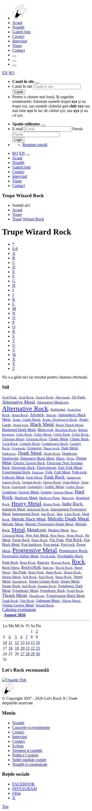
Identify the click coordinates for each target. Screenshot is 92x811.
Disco (60, 458)
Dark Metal (69, 448)
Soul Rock (46, 577)
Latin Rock (72, 514)
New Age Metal (37, 535)
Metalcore (36, 529)
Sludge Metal (11, 577)
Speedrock (19, 581)
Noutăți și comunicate (29, 764)
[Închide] (37, 83)
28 (28, 654)
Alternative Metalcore (52, 402)
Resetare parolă (34, 144)
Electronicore (46, 468)
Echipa (18, 746)
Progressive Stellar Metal (20, 556)
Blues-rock (45, 430)
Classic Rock (79, 439)
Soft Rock (30, 577)
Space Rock (63, 577)
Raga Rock (27, 562)
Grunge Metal (63, 492)
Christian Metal (13, 439)
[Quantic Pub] (14, 680)
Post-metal (51, 545)
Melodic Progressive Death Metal (49, 524)
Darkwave (9, 454)
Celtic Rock (80, 434)
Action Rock (44, 397)
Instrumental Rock (25, 514)
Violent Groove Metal (17, 605)
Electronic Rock (23, 468)
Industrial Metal (13, 509)
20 (22, 648)
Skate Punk (36, 572)
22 (33, 648)
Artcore (51, 415)
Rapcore (43, 562)
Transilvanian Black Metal (65, 596)
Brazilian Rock (65, 430)
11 (10, 642)
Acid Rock (26, 397)
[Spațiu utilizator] (14, 61)
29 (33, 654)
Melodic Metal (12, 524)
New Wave (57, 535)
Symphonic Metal (25, 591)
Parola (77, 129)
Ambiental (57, 410)
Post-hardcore (31, 544)
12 (17, 642)
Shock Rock (63, 568)
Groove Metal (29, 492)
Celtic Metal (42, 434)
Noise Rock (75, 535)
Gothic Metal (54, 487)
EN (5, 73)
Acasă (17, 22)
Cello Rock (24, 434)
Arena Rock (20, 415)
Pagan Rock (20, 540)
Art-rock (37, 415)
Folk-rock (79, 472)
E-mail (17, 129)
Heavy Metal (26, 503)
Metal (18, 529)
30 (38, 654)
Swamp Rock (47, 586)
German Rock (31, 482)
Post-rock (68, 544)
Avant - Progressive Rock (59, 419)
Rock (78, 561)
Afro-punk (62, 397)
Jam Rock (47, 514)
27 (22, 654)
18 (10, 648)
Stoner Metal (70, 581)
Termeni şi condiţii (27, 750)
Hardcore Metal (26, 498)
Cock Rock (10, 444)
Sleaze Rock (72, 572)
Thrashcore (36, 596)
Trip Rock (27, 601)
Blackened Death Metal (19, 430)
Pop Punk (57, 540)
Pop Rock (74, 540)
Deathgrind (10, 458)
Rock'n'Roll (30, 567)
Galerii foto (21, 32)
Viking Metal (71, 601)
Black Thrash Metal (69, 425)
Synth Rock (75, 591)
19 (17, 648)
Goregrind (19, 487)
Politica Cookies (25, 755)
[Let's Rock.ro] (36, 18)
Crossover (34, 448)
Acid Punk (9, 397)
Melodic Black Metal (28, 519)
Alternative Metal (18, 402)
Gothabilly (35, 487)
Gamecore (73, 477)
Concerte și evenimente (31, 727)
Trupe (17, 45)
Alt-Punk (78, 397)
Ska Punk (19, 572)
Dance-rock (51, 448)
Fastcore (37, 472)
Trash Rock (10, 601)
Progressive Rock (73, 551)
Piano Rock (39, 540)
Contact (18, 50)
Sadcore (47, 568)
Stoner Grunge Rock (44, 581)
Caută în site (22, 86)
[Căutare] (14, 56)
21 (28, 648)
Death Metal (30, 453)
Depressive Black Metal (37, 458)
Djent (70, 458)
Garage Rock (11, 482)
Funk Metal (34, 477)
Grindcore (9, 492)
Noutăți (18, 27)
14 (28, 642)
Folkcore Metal (13, 477)
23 (38, 648)
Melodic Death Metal (68, 518)
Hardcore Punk (49, 498)
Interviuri (19, 41)
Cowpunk (18, 448)
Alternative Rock (25, 408)
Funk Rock (54, 477)
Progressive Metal (34, 550)
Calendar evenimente (19, 609)
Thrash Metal (14, 595)
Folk (48, 472)
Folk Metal (62, 472)
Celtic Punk (61, 434)
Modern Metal (58, 530)
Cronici (18, 36)
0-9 (15, 249)
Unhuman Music (48, 601)
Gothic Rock (74, 487)
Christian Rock (36, 439)
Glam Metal (71, 482)
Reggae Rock (60, 562)
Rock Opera (10, 568)
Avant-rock (20, 425)
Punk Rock (10, 562)
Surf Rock (29, 586)
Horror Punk (51, 504)
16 (38, 642)
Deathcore (69, 453)
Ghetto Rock (52, 482)
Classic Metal (58, 439)
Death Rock (52, 454)
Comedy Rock (30, 444)
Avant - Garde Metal (26, 419)
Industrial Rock (38, 509)
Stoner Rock (11, 586)
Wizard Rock (44, 605)
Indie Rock (72, 503)
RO (12, 73)
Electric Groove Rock (29, 463)
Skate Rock (54, 572)
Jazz (59, 514)
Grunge (46, 492)
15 (33, 642)
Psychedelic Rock (70, 556)
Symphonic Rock (52, 590)
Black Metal (42, 424)
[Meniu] (14, 65)
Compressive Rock (55, 444)
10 (5, 642)
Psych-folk (47, 556)
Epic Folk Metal (70, 468)
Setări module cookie (29, 760)
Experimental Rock (16, 472)
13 (22, 642)
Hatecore (68, 498)
